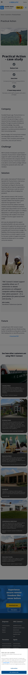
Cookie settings (14, 668)
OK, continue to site (14, 672)
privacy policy (6, 662)
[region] (14, 661)
